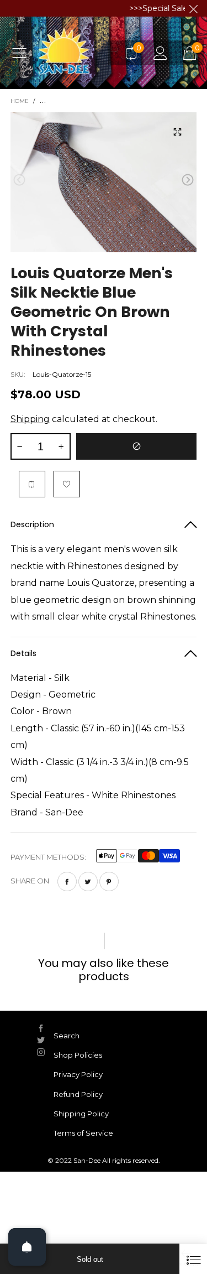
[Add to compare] (32, 484)
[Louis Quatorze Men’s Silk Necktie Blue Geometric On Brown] (103, 182)
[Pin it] (109, 881)
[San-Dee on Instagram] (40, 1052)
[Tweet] (88, 881)
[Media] (177, 132)
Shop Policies (78, 1055)
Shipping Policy (81, 1113)
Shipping (30, 419)
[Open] (27, 1247)
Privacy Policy (78, 1074)
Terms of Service (83, 1133)
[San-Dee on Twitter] (40, 1040)
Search (66, 1035)
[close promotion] (193, 8)
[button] (19, 180)
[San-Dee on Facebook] (40, 1028)
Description (32, 524)
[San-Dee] (76, 52)
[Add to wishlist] (67, 484)
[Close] (193, 1259)
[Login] (160, 53)
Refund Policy (78, 1094)
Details (23, 653)
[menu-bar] (23, 52)
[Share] (67, 881)
